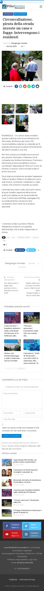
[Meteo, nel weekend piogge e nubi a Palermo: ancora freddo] (12, 345)
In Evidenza (20, 14)
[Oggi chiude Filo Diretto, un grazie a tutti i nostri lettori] (7, 462)
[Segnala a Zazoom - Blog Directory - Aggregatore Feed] (1, 2)
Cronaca (8, 14)
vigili (4, 240)
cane (13, 237)
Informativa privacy (27, 580)
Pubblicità (13, 580)
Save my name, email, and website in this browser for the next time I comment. (20, 429)
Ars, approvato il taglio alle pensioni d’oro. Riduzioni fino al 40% (11, 288)
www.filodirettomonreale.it (16, 547)
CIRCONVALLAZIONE (23, 237)
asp (8, 237)
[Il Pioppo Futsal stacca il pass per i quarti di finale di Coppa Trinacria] (7, 513)
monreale (35, 237)
